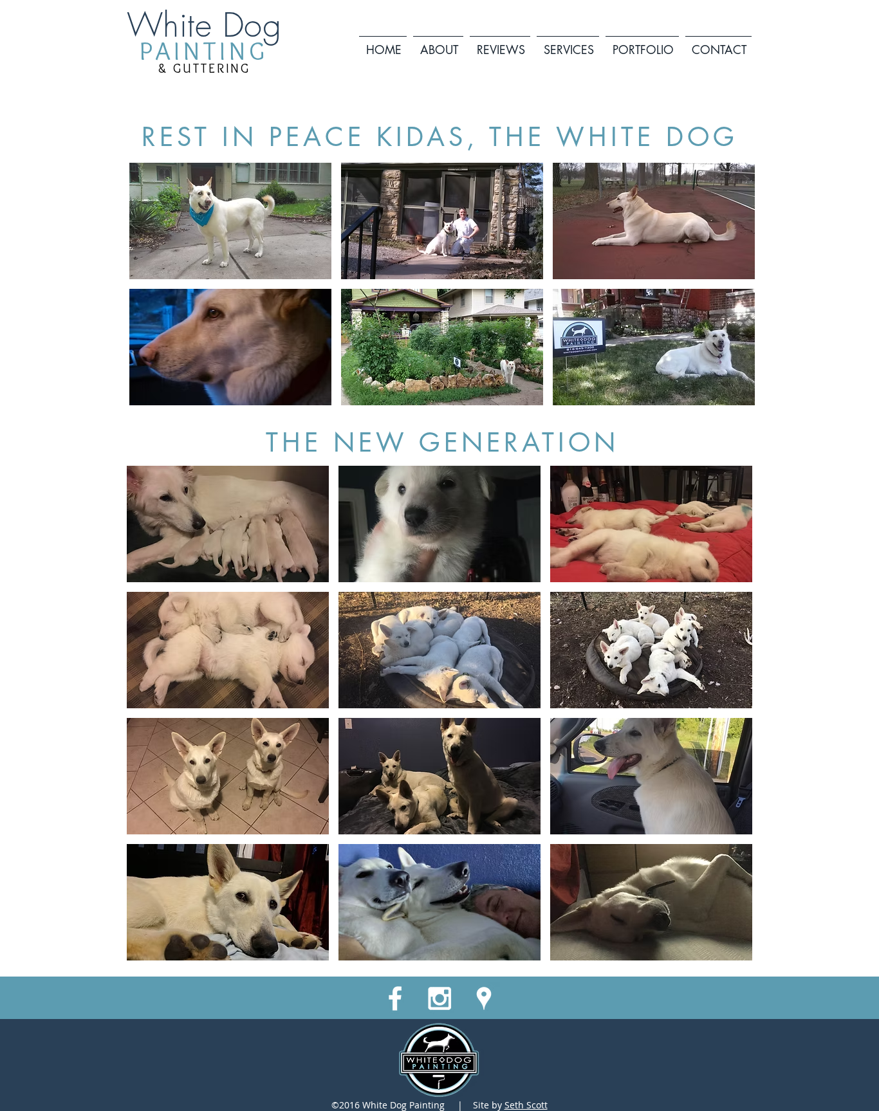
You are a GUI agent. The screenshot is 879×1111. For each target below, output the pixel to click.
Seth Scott (526, 1105)
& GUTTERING (204, 68)
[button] (567, 44)
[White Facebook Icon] (395, 998)
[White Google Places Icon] (484, 998)
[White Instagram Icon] (439, 998)
